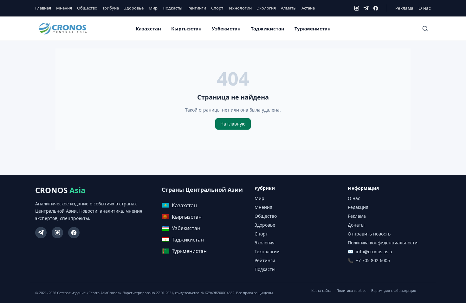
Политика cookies (351, 290)
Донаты (356, 225)
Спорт (217, 8)
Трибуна (110, 8)
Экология (266, 8)
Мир (153, 8)
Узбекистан (226, 28)
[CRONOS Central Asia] (62, 28)
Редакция (358, 207)
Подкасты (172, 8)
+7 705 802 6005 (373, 260)
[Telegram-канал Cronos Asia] (41, 232)
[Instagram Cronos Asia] (57, 232)
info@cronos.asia (374, 251)
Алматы (288, 8)
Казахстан (148, 28)
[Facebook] (376, 8)
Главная (43, 8)
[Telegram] (366, 8)
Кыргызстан (186, 28)
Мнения (64, 8)
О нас (424, 8)
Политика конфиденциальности (382, 243)
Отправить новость (369, 234)
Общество (87, 8)
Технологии (240, 8)
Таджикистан (267, 28)
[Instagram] (356, 8)
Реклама (404, 8)
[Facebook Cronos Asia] (74, 232)
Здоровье (134, 8)
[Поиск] (425, 28)
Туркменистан (312, 28)
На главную (233, 124)
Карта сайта (321, 290)
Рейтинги (196, 8)
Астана (308, 8)
